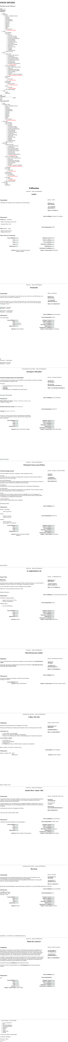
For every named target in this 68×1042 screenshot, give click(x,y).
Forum (4, 31)
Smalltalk (10, 49)
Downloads (7, 82)
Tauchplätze (5, 14)
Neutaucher (34, 287)
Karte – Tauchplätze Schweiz (11, 15)
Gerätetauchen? (11, 56)
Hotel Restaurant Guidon (34, 653)
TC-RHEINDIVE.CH (34, 571)
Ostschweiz (10, 68)
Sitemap (4, 1032)
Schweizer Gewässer (12, 36)
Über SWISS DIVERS (10, 89)
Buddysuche (10, 45)
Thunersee (7, 23)
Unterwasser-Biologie (12, 44)
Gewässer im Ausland (12, 37)
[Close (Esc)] (0, 1040)
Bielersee (7, 24)
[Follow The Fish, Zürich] (53, 722)
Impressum (5, 1027)
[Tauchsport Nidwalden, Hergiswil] (54, 377)
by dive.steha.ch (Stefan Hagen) (10, 1034)
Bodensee (7, 17)
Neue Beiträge (8, 32)
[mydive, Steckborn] (51, 199)
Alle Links (10, 87)
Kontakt (4, 1028)
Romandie (10, 73)
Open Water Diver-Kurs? (13, 58)
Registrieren (7, 93)
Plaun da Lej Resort (34, 941)
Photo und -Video (11, 46)
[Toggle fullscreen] (3, 1040)
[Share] (1, 1040)
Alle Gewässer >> (9, 29)
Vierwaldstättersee (9, 20)
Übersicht (10, 34)
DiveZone (34, 869)
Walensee (7, 26)
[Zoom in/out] (4, 1040)
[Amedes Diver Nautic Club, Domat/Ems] (55, 796)
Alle (23, 368)
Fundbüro (10, 48)
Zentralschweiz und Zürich (13, 69)
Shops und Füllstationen (10, 65)
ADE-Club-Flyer (8, 812)
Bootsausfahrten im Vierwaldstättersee (11, 389)
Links (6, 86)
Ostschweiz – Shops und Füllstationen (34, 191)
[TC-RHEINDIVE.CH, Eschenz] (54, 576)
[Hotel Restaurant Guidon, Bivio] (55, 658)
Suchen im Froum (9, 51)
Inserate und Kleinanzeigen (13, 38)
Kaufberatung (8, 81)
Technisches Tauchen (12, 42)
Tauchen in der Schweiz (7, 6)
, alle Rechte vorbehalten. (5, 1036)
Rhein (6, 27)
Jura (12, 301)
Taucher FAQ (8, 53)
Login (4, 90)
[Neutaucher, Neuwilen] (52, 293)
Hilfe (4, 1023)
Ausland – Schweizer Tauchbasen (15, 74)
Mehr (4, 52)
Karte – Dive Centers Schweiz (14, 67)
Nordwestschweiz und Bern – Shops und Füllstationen (34, 866)
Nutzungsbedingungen (7, 1025)
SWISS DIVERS (7, 2)
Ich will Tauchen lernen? (13, 57)
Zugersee (7, 25)
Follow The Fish (34, 717)
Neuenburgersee (8, 19)
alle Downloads (11, 83)
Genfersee (7, 18)
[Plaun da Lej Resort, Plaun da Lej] (54, 947)
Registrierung (5, 1031)
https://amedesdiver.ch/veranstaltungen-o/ (16, 822)
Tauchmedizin (11, 43)
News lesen (10, 78)
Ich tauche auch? (11, 61)
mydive (34, 194)
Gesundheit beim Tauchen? (13, 59)
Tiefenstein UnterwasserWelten (34, 465)
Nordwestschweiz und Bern (14, 70)
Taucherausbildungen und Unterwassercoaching (13, 385)
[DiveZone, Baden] (52, 874)
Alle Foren (7, 33)
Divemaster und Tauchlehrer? (14, 63)
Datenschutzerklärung (7, 1026)
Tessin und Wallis (11, 71)
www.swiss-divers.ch (7, 1022)
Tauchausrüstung (11, 40)
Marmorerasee (8, 661)
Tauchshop (5, 387)
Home (4, 13)
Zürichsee (7, 21)
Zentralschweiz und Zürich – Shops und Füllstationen (35, 368)
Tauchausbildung (11, 39)
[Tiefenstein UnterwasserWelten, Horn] (56, 470)
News (6, 77)
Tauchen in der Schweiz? (13, 55)
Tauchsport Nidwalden (34, 372)
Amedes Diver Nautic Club (34, 790)
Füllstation (5, 388)
